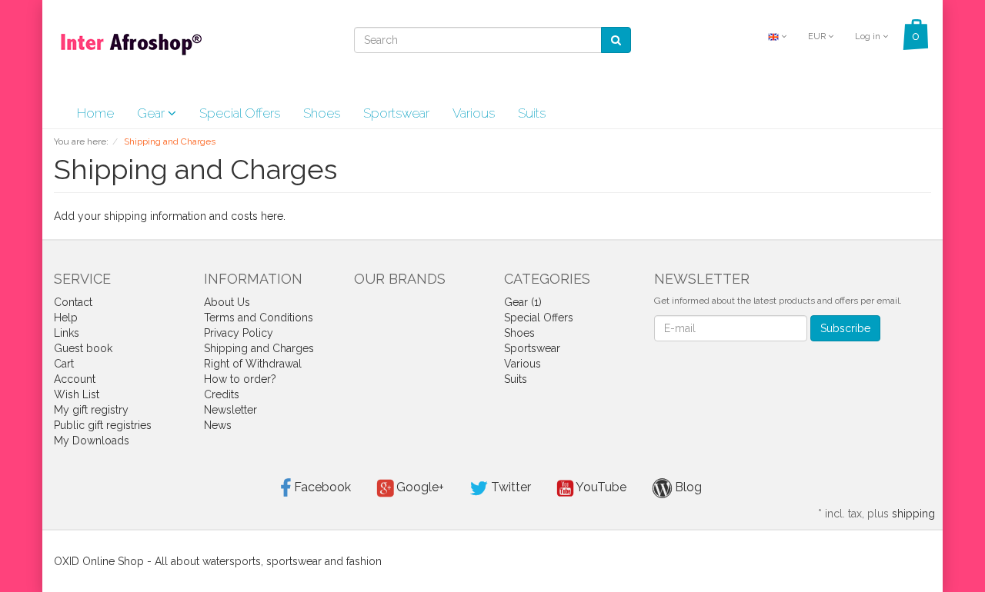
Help (66, 317)
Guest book (83, 348)
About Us (227, 302)
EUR (818, 37)
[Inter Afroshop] (131, 48)
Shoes (321, 113)
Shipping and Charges (259, 348)
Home (95, 113)
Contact (73, 302)
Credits (221, 394)
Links (66, 333)
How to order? (240, 379)
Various (473, 113)
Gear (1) (523, 302)
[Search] (616, 40)
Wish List (76, 394)
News (218, 425)
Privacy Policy (238, 333)
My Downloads (91, 440)
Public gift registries (103, 425)
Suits (532, 113)
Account (74, 379)
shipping (913, 513)
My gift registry (91, 410)
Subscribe (845, 328)
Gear (152, 113)
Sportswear (396, 113)
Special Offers (239, 113)
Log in (869, 37)
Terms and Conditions (258, 317)
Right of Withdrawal (253, 364)
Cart (64, 364)
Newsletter (230, 410)
